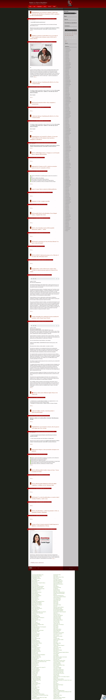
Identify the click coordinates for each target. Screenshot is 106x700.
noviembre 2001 (68, 227)
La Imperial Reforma (35, 670)
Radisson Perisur (35, 597)
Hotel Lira (55, 682)
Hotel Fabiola (55, 625)
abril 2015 (67, 157)
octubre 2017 (68, 114)
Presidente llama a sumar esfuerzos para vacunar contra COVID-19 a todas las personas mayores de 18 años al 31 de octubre (44, 270)
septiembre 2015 (68, 150)
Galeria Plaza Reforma (36, 607)
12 (67, 35)
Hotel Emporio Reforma (36, 647)
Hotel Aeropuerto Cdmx (36, 619)
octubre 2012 (68, 200)
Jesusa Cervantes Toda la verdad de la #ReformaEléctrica (44, 189)
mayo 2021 (67, 55)
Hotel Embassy (34, 688)
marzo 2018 (67, 107)
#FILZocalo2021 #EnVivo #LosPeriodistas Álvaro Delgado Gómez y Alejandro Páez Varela (44, 214)
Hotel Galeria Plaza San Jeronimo (38, 586)
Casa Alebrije (55, 654)
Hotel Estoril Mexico (57, 597)
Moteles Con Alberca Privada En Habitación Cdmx (62, 691)
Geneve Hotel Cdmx (35, 599)
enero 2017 (67, 127)
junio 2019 (67, 88)
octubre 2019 (68, 82)
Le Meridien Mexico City (36, 680)
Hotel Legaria (55, 602)
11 (65, 35)
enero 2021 (67, 61)
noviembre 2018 (68, 98)
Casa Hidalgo (34, 696)
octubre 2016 (68, 131)
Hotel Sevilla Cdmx (56, 600)
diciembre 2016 (68, 128)
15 (72, 35)
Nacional (47, 18)
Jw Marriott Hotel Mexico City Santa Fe (39, 611)
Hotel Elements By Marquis (58, 684)
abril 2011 (67, 226)
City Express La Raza (57, 668)
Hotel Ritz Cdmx (35, 652)
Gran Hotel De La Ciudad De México (38, 582)
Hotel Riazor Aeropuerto (36, 651)
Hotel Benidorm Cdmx (36, 650)
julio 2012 (67, 204)
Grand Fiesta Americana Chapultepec (38, 654)
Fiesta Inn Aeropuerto (36, 633)
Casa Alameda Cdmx (57, 599)
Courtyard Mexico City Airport (58, 661)
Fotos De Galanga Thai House (58, 673)
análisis (45, 18)
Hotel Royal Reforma (35, 640)
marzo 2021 (67, 58)
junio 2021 (67, 54)
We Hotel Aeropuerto (36, 689)
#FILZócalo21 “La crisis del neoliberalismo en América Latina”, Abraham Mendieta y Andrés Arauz (46, 497)
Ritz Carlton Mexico (35, 596)
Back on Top (70, 568)
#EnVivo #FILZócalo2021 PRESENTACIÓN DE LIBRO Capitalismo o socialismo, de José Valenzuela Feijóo (44, 484)
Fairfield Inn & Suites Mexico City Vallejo (39, 697)
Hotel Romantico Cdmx (57, 695)
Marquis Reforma (35, 618)
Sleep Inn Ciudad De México (58, 607)
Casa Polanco (34, 614)
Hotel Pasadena (34, 684)
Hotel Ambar (55, 685)
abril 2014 (67, 174)
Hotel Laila (34, 621)
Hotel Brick (34, 681)
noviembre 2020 (68, 64)
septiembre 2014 (68, 167)
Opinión (50, 18)
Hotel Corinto (55, 640)
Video (42, 86)
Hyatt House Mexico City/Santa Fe (38, 617)
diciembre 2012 (68, 197)
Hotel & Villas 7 (56, 644)
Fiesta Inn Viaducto (35, 668)
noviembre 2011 (68, 216)
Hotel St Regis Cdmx (35, 631)
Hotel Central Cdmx (35, 634)
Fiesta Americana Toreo (36, 655)
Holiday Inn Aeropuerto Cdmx (37, 587)
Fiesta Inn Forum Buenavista (58, 670)
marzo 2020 (67, 75)
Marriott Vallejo (35, 625)
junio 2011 (67, 223)
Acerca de (49, 6)
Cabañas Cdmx (56, 689)
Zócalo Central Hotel (35, 594)
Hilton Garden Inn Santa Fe (58, 584)
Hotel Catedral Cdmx (35, 580)
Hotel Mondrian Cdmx (36, 616)
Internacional (41, 41)
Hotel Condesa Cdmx (57, 647)
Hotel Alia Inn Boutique (57, 650)
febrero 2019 (68, 94)
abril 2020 (67, 74)
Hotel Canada (55, 603)
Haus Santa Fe (56, 683)
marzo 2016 (67, 141)
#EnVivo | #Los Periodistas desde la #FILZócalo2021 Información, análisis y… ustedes (43, 228)
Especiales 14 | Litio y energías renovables (41, 201)
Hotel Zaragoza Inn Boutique (58, 669)
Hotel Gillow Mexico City (57, 580)
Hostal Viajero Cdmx (35, 687)
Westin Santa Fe (35, 600)
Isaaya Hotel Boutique (57, 667)
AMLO (42, 18)
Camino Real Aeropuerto (36, 578)
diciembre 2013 (68, 180)
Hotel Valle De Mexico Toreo (58, 577)
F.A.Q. (45, 6)
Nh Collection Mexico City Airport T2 (38, 667)
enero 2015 (67, 161)
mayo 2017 (67, 121)
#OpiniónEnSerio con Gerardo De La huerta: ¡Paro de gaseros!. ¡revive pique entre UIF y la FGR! (45, 427)
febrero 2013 (68, 194)
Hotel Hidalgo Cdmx (57, 643)
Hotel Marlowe (56, 586)
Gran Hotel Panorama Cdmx (58, 672)
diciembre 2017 (68, 111)
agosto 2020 (68, 68)
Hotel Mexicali (56, 648)
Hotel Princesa (56, 651)
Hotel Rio (55, 637)
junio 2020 (67, 71)
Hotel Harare (55, 688)
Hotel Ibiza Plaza (56, 659)
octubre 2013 (68, 183)
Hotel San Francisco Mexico (37, 643)
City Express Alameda (57, 579)
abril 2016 (67, 140)
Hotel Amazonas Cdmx (36, 638)
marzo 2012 (67, 210)
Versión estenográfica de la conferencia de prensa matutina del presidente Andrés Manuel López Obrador (45, 317)
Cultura (40, 415)
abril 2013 (67, 191)
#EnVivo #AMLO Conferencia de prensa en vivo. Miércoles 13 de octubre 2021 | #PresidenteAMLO (45, 255)
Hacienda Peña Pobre (57, 587)
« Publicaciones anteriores (37, 562)
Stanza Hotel (34, 639)
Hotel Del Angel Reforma (57, 581)
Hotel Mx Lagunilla (56, 662)
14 (70, 35)
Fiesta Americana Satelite (57, 636)
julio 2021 (67, 52)
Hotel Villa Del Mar (35, 690)
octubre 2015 (68, 148)
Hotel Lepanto (55, 626)
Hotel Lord (55, 641)
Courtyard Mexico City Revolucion (38, 694)
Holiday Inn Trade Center (36, 656)
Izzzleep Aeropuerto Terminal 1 (58, 645)
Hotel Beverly (55, 601)
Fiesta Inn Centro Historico (58, 615)
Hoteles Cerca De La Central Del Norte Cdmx (40, 695)
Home (30, 6)
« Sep (66, 40)
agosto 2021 (68, 51)
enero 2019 (67, 95)
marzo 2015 (67, 158)
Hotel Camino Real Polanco (37, 575)
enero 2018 (67, 110)
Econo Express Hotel (57, 604)
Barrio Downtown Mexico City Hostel (60, 656)
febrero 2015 (68, 160)
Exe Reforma (55, 588)
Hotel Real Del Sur (35, 615)
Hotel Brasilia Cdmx (57, 574)
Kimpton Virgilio (35, 672)
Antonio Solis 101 (56, 623)
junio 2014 (67, 171)
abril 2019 (67, 91)
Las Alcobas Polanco (35, 648)
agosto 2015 (68, 151)
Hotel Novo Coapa (56, 590)
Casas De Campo (56, 692)
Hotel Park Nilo (56, 674)
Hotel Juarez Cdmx (35, 629)
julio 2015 (67, 153)
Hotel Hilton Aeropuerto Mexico (59, 592)
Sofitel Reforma (34, 590)
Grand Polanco (34, 674)
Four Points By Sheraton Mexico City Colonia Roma (41, 660)
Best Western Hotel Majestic (58, 609)
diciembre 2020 (68, 62)
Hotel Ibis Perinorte (35, 658)
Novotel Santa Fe (35, 682)
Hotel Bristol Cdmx (35, 645)
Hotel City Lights (56, 622)
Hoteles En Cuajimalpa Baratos (58, 690)
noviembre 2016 (68, 130)
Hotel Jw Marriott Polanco (36, 595)
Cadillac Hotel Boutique (36, 678)
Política (53, 18)
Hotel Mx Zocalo (56, 631)
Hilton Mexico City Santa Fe (37, 604)
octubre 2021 (68, 48)
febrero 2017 (68, 125)
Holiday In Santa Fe (35, 691)
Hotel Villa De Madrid (57, 658)
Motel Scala (55, 612)
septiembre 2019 (68, 84)
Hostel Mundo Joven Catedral (58, 632)
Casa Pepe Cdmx (56, 638)
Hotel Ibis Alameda (35, 636)
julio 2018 (67, 104)
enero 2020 (67, 78)
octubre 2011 (68, 217)
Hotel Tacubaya (56, 666)
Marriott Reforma (35, 593)
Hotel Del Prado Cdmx (36, 641)
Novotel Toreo (34, 632)
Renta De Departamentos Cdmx (59, 665)
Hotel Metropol (34, 610)
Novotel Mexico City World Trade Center (39, 661)
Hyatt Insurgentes (35, 653)
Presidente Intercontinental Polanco (38, 601)
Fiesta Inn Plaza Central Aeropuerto (59, 611)
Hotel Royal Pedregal (35, 628)
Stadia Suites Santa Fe (57, 616)
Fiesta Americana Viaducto (37, 603)
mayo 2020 (67, 72)
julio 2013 (67, 187)
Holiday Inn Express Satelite (58, 639)
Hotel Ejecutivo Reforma (36, 676)
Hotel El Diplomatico (57, 630)
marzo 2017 (67, 124)
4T (36, 41)
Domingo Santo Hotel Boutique (59, 593)
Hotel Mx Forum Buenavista (58, 595)
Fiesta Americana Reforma (36, 592)
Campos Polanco (56, 675)
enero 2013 (67, 196)
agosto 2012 (68, 203)
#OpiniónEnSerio (38, 18)
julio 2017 (67, 118)
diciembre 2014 (68, 163)
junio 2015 (67, 154)
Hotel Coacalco (56, 578)
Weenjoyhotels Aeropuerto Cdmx (38, 624)
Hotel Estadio (55, 677)
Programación (39, 6)
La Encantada (34, 675)
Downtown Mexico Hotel (36, 677)
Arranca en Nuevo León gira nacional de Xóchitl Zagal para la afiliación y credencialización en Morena (45, 525)
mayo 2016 (67, 138)
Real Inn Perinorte (56, 589)
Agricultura (37, 107)
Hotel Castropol (35, 622)
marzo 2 (67, 230)
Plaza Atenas (34, 637)
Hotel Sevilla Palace (35, 585)
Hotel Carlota (55, 687)
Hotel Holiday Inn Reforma (37, 602)
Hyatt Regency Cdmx (36, 577)
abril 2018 (67, 105)
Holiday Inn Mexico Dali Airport (38, 630)
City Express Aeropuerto (57, 633)
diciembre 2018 (68, 97)
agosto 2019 (68, 85)
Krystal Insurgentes (35, 665)
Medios (54, 6)
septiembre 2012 (68, 201)
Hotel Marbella (34, 659)
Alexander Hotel (35, 673)
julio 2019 (67, 87)
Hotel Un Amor (56, 634)
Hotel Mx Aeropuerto (36, 698)
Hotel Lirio (55, 585)
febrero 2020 (68, 77)
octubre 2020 (68, 65)
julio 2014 (67, 170)
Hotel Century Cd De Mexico (58, 624)
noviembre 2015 (68, 147)
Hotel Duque (55, 575)
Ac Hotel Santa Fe (35, 644)
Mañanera (44, 41)
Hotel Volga (34, 666)
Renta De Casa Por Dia (57, 698)
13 (69, 35)
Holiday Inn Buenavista (36, 683)
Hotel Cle (55, 594)
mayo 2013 (67, 190)
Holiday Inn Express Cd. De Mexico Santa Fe (61, 676)
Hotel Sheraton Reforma (36, 589)
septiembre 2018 (68, 101)
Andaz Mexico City (35, 609)
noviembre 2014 (68, 164)
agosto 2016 (68, 134)
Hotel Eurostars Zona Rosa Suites (59, 660)
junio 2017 (67, 120)
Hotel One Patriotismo (36, 669)
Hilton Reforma (34, 581)
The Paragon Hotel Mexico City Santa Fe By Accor (62, 680)
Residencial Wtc (35, 663)
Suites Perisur (55, 628)
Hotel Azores (55, 681)
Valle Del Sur (55, 646)
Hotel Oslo (55, 606)
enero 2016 (67, 144)
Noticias (51, 41)
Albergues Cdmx (56, 696)
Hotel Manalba (56, 655)
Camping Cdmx (56, 694)
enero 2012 (67, 213)
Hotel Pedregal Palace (57, 663)
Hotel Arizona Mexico (57, 629)
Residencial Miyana (35, 662)
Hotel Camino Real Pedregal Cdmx (38, 588)
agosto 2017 (68, 117)
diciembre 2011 (68, 214)
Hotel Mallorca (34, 646)
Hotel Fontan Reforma (36, 623)
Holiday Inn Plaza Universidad (37, 612)
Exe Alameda (34, 579)
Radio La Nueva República (38, 2)
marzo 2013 (67, 193)
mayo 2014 (67, 173)
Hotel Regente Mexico (36, 692)
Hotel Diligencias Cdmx (57, 608)
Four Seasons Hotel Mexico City (37, 574)
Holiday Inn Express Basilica (58, 678)
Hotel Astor (34, 685)
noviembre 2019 (68, 81)
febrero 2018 (68, 108)
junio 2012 (67, 206)
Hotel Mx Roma (56, 653)
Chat (34, 6)
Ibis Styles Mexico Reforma (58, 610)
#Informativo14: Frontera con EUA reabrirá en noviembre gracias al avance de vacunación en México (44, 167)
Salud (42, 274)
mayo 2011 (67, 224)
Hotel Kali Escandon (57, 617)
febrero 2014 (68, 177)
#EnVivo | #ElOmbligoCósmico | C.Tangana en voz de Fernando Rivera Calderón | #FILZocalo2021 (45, 153)
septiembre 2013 (68, 184)
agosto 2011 (67, 220)
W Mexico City (34, 606)
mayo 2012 (67, 207)
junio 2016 (67, 137)
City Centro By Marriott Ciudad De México (61, 652)
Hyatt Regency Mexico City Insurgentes (39, 626)
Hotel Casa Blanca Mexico (58, 619)
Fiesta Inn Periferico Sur (57, 582)
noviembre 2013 (68, 181)
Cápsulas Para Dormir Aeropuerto (59, 697)
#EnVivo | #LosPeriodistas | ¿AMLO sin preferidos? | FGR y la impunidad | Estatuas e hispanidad (45, 511)
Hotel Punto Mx (35, 584)
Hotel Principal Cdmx (57, 618)
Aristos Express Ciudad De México (59, 596)
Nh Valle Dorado (56, 621)
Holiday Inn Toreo (56, 614)
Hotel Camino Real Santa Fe (37, 608)
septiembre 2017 (68, 115)
